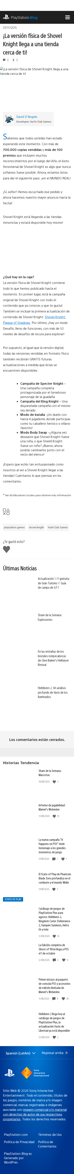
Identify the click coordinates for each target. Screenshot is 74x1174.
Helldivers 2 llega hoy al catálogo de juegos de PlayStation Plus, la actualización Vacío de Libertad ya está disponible (54, 1022)
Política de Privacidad (19, 1142)
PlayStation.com (16, 1134)
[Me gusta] (55, 782)
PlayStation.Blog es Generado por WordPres (18, 1157)
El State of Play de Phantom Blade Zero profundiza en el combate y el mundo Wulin (55, 878)
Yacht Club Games (58, 527)
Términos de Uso (50, 1134)
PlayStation (24, 17)
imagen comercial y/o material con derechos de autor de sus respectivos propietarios (35, 1114)
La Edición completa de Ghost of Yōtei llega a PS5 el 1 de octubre (54, 949)
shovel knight (36, 527)
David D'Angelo (26, 116)
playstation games (14, 527)
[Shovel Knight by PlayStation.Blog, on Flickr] (37, 263)
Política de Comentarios (47, 1144)
